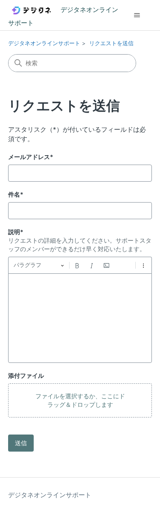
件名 (15, 194)
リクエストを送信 (111, 43)
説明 (15, 231)
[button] (80, 400)
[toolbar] (80, 265)
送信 (21, 442)
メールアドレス (30, 156)
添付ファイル (26, 375)
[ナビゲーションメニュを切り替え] (137, 15)
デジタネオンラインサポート (44, 43)
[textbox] (80, 318)
